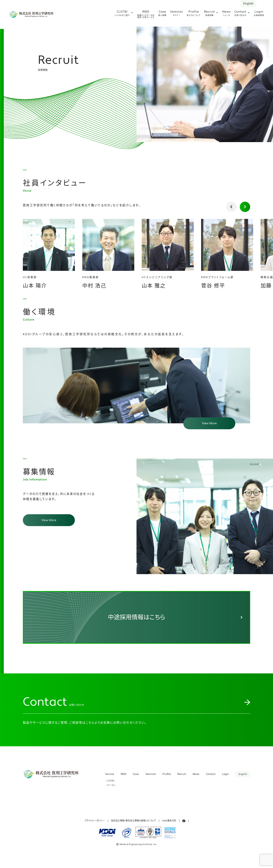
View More (209, 423)
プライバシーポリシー (94, 820)
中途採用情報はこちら (136, 617)
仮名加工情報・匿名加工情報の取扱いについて (133, 820)
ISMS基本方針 (169, 820)
